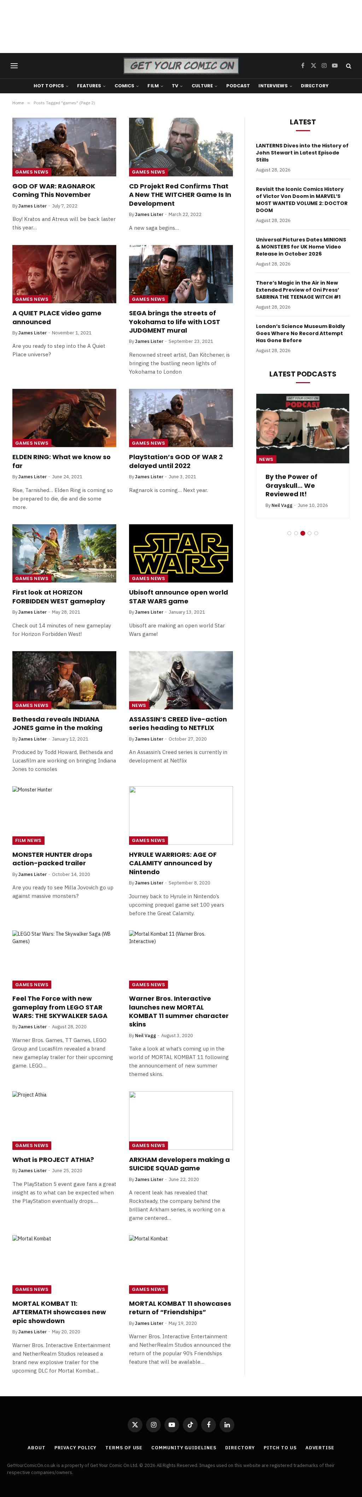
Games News (31, 172)
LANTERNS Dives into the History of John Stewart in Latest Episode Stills (302, 152)
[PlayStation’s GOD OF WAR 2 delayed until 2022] (181, 418)
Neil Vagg (145, 1036)
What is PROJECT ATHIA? (53, 1160)
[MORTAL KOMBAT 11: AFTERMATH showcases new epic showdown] (64, 1264)
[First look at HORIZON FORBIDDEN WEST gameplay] (64, 553)
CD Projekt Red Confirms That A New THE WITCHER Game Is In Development (180, 195)
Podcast (238, 86)
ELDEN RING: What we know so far (61, 461)
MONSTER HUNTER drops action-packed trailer (52, 858)
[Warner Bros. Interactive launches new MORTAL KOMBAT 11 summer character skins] (181, 959)
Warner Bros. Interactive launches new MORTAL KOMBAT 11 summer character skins (179, 1011)
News (139, 705)
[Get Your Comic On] (181, 65)
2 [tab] (296, 533)
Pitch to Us (280, 1448)
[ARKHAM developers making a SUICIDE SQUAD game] (181, 1120)
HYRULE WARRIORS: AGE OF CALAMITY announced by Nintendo (173, 863)
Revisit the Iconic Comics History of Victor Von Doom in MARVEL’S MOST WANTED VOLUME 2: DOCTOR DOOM (302, 200)
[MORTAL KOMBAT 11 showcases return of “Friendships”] (181, 1264)
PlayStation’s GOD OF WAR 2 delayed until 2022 (176, 461)
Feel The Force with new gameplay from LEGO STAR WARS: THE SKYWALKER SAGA (59, 1007)
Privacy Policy (75, 1448)
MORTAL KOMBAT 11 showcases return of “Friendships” (180, 1307)
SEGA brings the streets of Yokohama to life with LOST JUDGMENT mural (174, 322)
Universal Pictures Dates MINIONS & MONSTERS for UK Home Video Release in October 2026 (301, 246)
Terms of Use (123, 1448)
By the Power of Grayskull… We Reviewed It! (291, 485)
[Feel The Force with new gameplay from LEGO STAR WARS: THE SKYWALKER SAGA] (64, 959)
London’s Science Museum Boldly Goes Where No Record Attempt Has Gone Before (300, 333)
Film (153, 86)
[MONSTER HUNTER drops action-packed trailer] (64, 815)
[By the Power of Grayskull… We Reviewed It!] (302, 428)
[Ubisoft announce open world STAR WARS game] (181, 553)
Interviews (272, 86)
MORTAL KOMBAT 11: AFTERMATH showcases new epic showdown (59, 1312)
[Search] (348, 66)
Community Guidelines (183, 1448)
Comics (125, 86)
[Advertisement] (181, 26)
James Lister (32, 206)
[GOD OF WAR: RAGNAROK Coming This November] (64, 147)
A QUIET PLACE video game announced (56, 317)
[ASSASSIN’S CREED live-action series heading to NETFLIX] (181, 680)
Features (89, 86)
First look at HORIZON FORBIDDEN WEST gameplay (58, 596)
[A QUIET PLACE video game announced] (64, 274)
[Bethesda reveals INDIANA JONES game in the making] (64, 680)
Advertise (319, 1448)
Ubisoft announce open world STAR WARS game (178, 596)
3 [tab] (302, 533)
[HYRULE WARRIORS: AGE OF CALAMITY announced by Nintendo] (181, 815)
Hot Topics (49, 86)
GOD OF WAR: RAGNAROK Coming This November (53, 190)
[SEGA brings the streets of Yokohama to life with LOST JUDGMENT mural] (181, 274)
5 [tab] (316, 533)
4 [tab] (309, 533)
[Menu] (14, 66)
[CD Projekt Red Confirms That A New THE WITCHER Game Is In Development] (181, 147)
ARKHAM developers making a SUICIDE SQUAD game (179, 1164)
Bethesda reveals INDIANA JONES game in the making (57, 723)
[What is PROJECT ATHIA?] (64, 1120)
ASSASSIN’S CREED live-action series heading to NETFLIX (178, 723)
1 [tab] (289, 533)
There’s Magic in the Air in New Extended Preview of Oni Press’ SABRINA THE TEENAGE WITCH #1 (298, 289)
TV (175, 86)
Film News (28, 840)
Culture (202, 86)
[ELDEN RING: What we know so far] (64, 418)
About (37, 1448)
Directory (314, 86)
